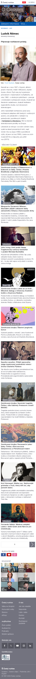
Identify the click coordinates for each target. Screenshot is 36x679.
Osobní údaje (13, 671)
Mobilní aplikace (8, 634)
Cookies (4, 671)
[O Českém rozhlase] (18, 13)
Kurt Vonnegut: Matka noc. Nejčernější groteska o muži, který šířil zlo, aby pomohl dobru (17, 485)
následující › (32, 544)
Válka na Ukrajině (8, 606)
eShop (4, 615)
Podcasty (5, 631)
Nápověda (22, 609)
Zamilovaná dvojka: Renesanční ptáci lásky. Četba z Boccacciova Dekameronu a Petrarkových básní (16, 446)
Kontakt (22, 618)
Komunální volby (8, 609)
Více (24, 24)
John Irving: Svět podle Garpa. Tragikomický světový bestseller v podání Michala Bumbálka (14, 249)
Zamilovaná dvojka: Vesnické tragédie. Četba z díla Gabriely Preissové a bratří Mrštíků (17, 405)
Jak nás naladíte (25, 606)
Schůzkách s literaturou (11, 121)
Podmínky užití (25, 671)
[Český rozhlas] (7, 2)
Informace (4, 28)
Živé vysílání (6, 625)
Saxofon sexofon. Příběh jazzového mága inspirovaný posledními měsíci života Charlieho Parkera (16, 364)
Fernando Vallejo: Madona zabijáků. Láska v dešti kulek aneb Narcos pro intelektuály (16, 526)
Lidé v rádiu (23, 612)
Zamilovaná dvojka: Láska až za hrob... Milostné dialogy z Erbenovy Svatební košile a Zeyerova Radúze (17, 291)
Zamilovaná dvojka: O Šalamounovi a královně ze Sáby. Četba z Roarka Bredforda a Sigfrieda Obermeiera (16, 169)
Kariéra (21, 615)
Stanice (4, 612)
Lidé (10, 28)
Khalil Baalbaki (9, 83)
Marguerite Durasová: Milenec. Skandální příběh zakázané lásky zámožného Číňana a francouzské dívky (17, 208)
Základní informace (10, 24)
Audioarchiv (6, 628)
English (4, 673)
